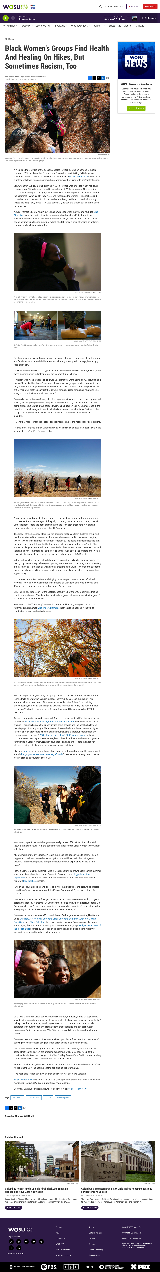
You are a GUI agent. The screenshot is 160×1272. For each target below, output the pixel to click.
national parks (63, 1098)
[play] (6, 18)
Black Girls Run (36, 922)
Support (98, 26)
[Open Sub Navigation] (123, 6)
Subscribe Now (136, 108)
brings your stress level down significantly (42, 754)
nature (48, 1098)
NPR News (9, 39)
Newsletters (114, 26)
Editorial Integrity (95, 1233)
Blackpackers (30, 881)
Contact (92, 1244)
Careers (92, 1238)
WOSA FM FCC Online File (132, 1233)
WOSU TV (26, 26)
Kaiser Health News (78, 1088)
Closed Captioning (96, 1250)
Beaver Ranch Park (78, 176)
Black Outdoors (60, 918)
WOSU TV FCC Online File (131, 1238)
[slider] (17, 18)
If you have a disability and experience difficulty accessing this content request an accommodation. (137, 1245)
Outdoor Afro (26, 918)
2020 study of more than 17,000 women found (62, 735)
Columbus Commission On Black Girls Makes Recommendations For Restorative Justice (116, 1190)
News (58, 1233)
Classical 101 (43, 26)
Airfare (140, 26)
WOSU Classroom (79, 26)
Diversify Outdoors (42, 918)
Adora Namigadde (11, 1195)
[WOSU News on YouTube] (136, 60)
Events (127, 26)
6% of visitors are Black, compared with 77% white (49, 721)
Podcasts (60, 26)
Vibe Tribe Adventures (48, 608)
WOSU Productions (63, 1255)
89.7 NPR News (9, 26)
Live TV (135, 6)
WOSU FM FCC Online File (132, 1227)
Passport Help (94, 1255)
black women (33, 1098)
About (91, 1227)
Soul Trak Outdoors (78, 918)
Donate (151, 6)
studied (27, 751)
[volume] (13, 18)
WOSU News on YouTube (136, 84)
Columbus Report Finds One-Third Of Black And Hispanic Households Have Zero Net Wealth (36, 1190)
